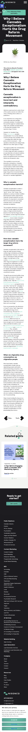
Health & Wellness (9, 587)
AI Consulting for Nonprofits (11, 634)
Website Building (9, 639)
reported (10, 337)
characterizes (10, 134)
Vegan (5, 606)
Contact (6, 666)
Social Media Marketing (10, 561)
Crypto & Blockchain (9, 615)
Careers (6, 668)
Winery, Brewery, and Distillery (12, 610)
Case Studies (7, 680)
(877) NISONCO (8, 698)
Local (5, 589)
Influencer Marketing (9, 557)
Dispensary (7, 581)
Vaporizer (6, 603)
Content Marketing (10, 549)
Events (6, 682)
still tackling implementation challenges (13, 347)
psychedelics (16, 260)
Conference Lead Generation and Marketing (13, 650)
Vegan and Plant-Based (10, 535)
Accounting (7, 569)
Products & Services (9, 545)
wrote (21, 291)
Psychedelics (7, 531)
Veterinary (6, 608)
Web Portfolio (8, 642)
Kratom (6, 526)
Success (6, 663)
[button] (2, 6)
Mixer (5, 687)
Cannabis (6, 572)
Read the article (9, 473)
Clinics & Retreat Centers (11, 576)
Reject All (14, 728)
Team (5, 661)
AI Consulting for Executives (11, 631)
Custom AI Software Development (13, 627)
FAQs (5, 678)
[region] (14, 718)
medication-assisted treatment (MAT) (12, 314)
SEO (5, 566)
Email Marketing (8, 554)
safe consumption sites (13, 312)
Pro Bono (6, 685)
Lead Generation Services (11, 648)
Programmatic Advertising (11, 559)
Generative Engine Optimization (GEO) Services (12, 584)
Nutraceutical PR (8, 542)
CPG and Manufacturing (10, 579)
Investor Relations (9, 538)
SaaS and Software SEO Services (13, 601)
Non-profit (6, 594)
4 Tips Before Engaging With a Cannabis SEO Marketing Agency (13, 467)
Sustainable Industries (10, 533)
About (5, 659)
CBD (5, 574)
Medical (6, 592)
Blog (5, 675)
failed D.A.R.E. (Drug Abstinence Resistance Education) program (14, 282)
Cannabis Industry (8, 524)
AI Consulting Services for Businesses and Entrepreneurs (12, 621)
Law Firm (6, 613)
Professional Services (10, 596)
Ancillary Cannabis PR (10, 540)
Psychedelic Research (10, 599)
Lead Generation (9, 645)
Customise (14, 724)
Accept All (14, 720)
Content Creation (8, 552)
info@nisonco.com (9, 701)
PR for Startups (8, 528)
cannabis (10, 260)
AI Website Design (9, 629)
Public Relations (9, 521)
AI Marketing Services (10, 624)
